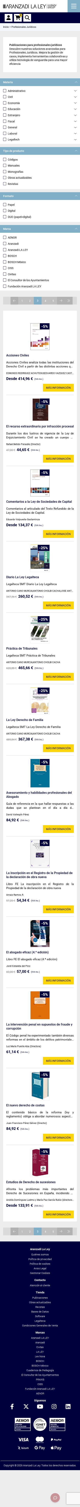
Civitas (12, 274)
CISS (10, 268)
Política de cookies (40, 1263)
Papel (11, 204)
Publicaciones (40, 1297)
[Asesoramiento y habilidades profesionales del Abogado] (40, 773)
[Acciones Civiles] (40, 336)
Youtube (40, 1407)
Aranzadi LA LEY (18, 249)
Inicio (6, 27)
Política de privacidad (40, 1259)
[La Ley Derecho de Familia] (40, 701)
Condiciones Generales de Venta (40, 1325)
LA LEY (40, 1351)
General (12, 127)
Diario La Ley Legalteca (22, 577)
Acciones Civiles (17, 355)
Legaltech (14, 139)
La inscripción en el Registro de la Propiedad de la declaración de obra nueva (39, 875)
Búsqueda (27, 18)
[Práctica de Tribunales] (40, 629)
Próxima (61, 301)
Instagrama (54, 1407)
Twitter (26, 1407)
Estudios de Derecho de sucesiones (31, 1182)
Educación (14, 109)
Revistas (13, 183)
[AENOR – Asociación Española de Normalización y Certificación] (40, 1430)
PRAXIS (40, 1379)
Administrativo (16, 90)
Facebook (12, 1407)
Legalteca (40, 1320)
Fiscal (11, 121)
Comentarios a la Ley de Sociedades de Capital (39, 501)
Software (40, 1316)
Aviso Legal (40, 1268)
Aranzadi (13, 243)
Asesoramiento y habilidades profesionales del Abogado (39, 795)
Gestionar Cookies (40, 1273)
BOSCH (12, 255)
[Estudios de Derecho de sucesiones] (40, 1162)
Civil (10, 96)
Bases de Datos (40, 1311)
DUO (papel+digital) (19, 216)
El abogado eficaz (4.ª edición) (27, 952)
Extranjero (14, 115)
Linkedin (68, 1407)
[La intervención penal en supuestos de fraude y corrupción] (40, 1005)
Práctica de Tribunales (21, 648)
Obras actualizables (20, 177)
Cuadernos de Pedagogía (40, 1370)
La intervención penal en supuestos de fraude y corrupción (39, 1026)
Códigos (13, 159)
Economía (14, 103)
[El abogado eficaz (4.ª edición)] (40, 933)
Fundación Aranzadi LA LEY (24, 286)
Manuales (14, 165)
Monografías (15, 171)
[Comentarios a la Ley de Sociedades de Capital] (40, 483)
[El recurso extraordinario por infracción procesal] (40, 409)
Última (69, 301)
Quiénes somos (40, 1254)
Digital (11, 210)
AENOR (12, 237)
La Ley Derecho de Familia (24, 720)
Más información (58, 387)
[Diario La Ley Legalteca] (40, 558)
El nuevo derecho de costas (25, 1105)
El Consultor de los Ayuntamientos (28, 280)
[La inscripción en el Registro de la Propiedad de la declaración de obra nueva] (40, 854)
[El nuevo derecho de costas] (40, 1085)
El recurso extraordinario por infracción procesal (40, 426)
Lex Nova (40, 1356)
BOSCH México (17, 262)
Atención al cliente (40, 1285)
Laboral (12, 133)
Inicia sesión (8, 18)
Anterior (14, 301)
